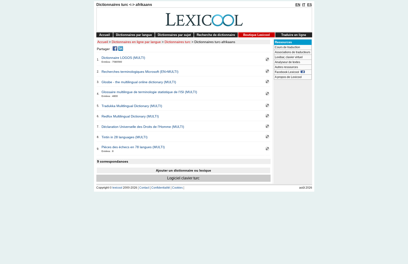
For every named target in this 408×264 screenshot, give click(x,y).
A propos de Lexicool (288, 77)
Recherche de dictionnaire (216, 35)
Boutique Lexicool (256, 35)
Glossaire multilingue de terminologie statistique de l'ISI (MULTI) (149, 92)
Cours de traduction (287, 47)
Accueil (104, 35)
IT (303, 5)
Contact (144, 187)
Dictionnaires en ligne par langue (136, 42)
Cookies (177, 187)
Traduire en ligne (293, 35)
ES (309, 5)
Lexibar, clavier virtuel (289, 57)
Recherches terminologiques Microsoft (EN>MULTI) (140, 72)
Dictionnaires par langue (134, 35)
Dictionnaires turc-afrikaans (214, 42)
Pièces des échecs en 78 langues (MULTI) (133, 147)
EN (297, 5)
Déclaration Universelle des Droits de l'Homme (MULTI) (143, 127)
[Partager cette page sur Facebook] (115, 50)
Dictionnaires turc (178, 42)
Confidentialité (160, 187)
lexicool (117, 187)
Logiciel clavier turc (183, 178)
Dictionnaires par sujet (174, 35)
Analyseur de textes (287, 62)
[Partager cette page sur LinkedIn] (120, 50)
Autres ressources (286, 67)
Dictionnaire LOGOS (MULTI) (123, 58)
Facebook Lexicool (288, 72)
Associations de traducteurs (292, 52)
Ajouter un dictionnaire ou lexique (183, 170)
